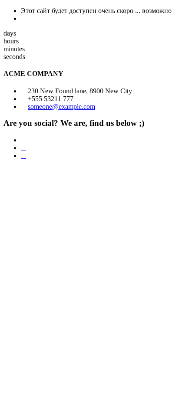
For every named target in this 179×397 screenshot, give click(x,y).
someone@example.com (61, 106)
